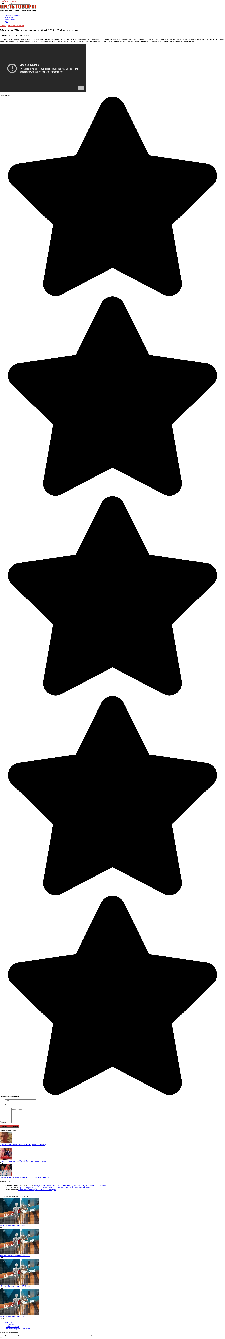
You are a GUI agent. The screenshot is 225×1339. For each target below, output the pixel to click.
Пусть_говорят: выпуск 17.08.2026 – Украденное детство (23, 1161)
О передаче (9, 1325)
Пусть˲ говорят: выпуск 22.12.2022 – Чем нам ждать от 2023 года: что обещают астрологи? (69, 1186)
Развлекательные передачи (12, 15)
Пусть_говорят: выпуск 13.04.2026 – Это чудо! (37, 1190)
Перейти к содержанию (9, 1)
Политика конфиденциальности (17, 1329)
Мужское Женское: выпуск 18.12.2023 (15, 1316)
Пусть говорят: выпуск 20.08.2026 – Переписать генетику (23, 1145)
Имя (2, 1101)
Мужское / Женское (10, 20)
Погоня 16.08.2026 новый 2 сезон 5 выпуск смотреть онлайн (24, 1177)
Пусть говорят (9, 17)
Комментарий (5, 1122)
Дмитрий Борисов (12, 1327)
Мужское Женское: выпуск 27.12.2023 (15, 1286)
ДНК (6, 22)
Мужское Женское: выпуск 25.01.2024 (15, 1225)
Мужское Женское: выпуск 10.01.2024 (15, 1256)
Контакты (9, 1322)
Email (3, 1105)
